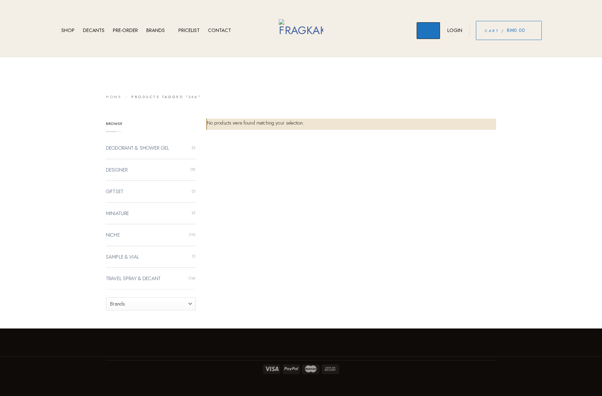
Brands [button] (155, 30)
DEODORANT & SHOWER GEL (137, 147)
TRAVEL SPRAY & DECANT (133, 278)
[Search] (428, 30)
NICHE (113, 234)
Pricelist (189, 30)
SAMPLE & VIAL (122, 256)
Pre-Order (125, 30)
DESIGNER (117, 169)
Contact (219, 30)
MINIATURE (117, 213)
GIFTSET (114, 191)
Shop (68, 30)
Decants (94, 30)
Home (114, 97)
